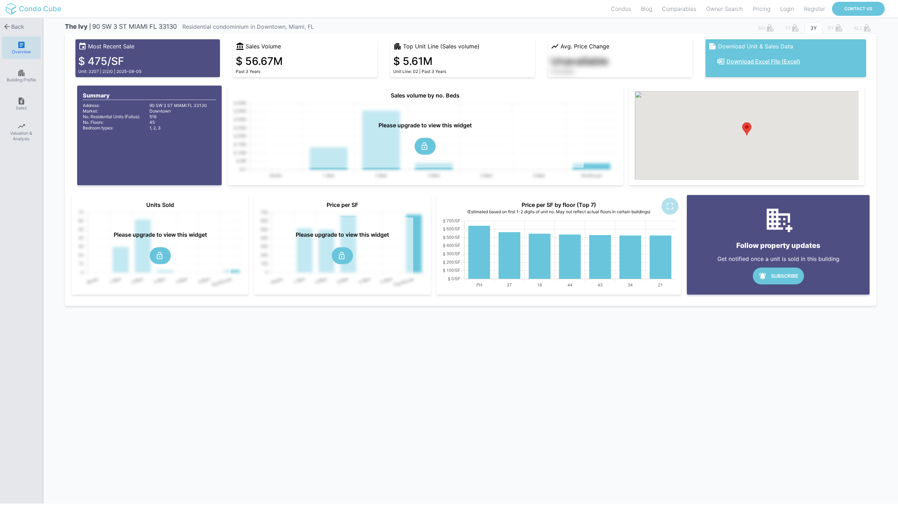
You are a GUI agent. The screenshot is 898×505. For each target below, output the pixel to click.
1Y (788, 28)
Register (814, 8)
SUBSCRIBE (784, 276)
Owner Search (724, 8)
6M (761, 28)
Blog (646, 8)
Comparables (679, 8)
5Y (831, 28)
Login (787, 8)
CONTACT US (858, 8)
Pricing (761, 8)
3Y (813, 28)
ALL (858, 28)
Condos (621, 8)
